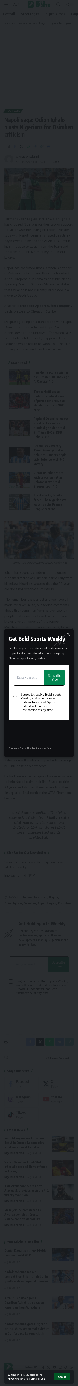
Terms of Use (37, 1378)
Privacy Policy (16, 1378)
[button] (62, 1376)
